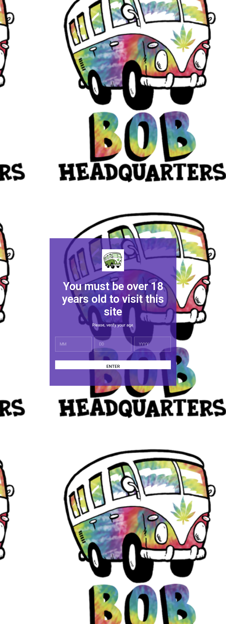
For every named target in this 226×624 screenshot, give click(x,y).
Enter (113, 366)
